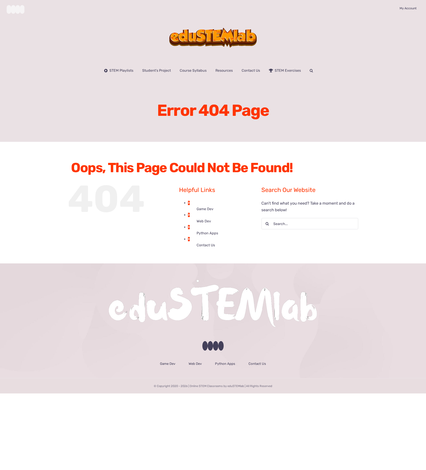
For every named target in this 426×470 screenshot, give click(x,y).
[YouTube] (210, 346)
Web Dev (204, 221)
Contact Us (206, 245)
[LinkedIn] (221, 346)
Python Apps (207, 233)
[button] (311, 70)
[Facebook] (205, 346)
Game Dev (205, 209)
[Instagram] (215, 346)
